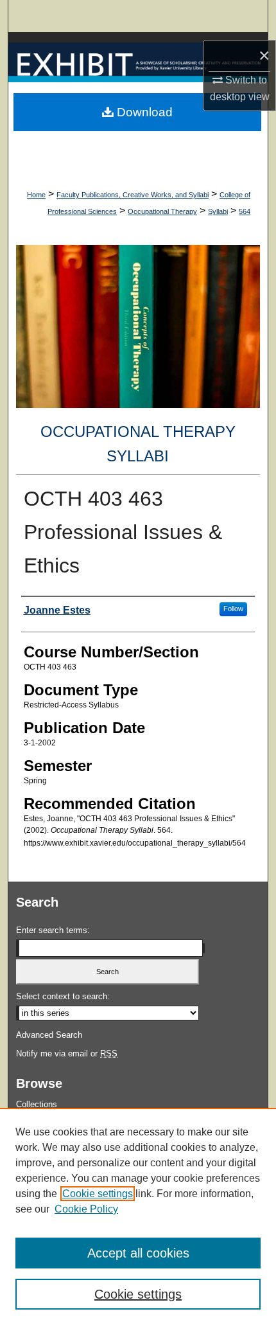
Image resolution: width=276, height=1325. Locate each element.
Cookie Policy (86, 1209)
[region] (138, 1216)
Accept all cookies (138, 1253)
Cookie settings (97, 1193)
